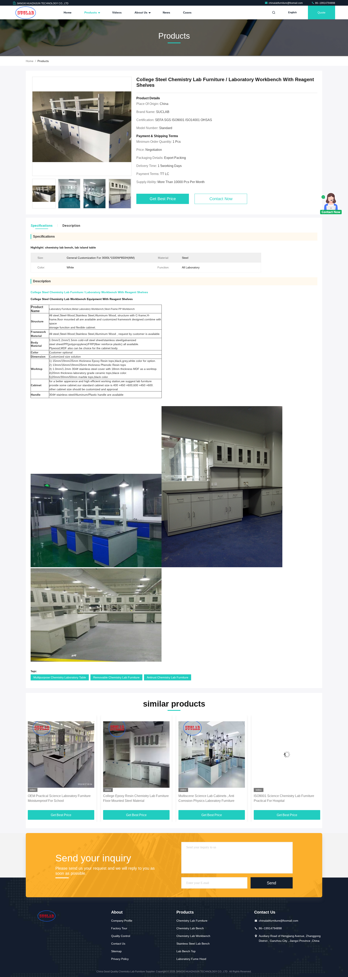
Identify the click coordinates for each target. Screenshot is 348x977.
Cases (187, 12)
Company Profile (121, 920)
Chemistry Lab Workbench (193, 936)
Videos (117, 12)
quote (321, 12)
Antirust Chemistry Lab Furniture (167, 677)
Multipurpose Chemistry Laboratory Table (59, 677)
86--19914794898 (325, 3)
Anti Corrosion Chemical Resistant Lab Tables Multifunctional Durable (287, 798)
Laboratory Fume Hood (191, 958)
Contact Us (118, 943)
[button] (33, 764)
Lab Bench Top (186, 951)
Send (271, 883)
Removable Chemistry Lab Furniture (116, 677)
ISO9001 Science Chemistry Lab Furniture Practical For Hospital (208, 798)
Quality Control (120, 936)
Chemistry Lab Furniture (191, 920)
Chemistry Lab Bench (190, 928)
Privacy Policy (120, 958)
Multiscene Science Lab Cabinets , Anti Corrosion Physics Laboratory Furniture (131, 798)
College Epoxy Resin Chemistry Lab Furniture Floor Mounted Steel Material (60, 798)
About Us (141, 12)
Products (91, 12)
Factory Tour (119, 928)
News (166, 12)
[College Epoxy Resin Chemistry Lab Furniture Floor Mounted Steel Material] (61, 754)
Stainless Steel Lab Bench (193, 943)
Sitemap (116, 951)
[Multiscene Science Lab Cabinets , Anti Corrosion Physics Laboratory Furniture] (136, 754)
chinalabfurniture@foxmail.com (286, 3)
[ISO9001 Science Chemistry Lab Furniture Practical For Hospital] (211, 754)
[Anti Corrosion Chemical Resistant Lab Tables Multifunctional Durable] (287, 754)
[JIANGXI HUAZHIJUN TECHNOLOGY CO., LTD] (25, 12)
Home (67, 12)
